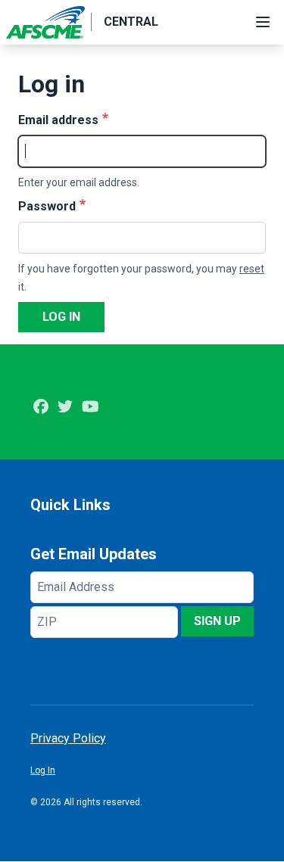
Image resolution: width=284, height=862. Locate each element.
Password (47, 206)
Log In (42, 770)
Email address (58, 120)
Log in (61, 317)
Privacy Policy (68, 738)
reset (251, 269)
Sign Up (217, 621)
